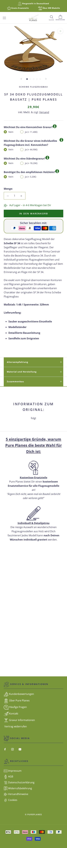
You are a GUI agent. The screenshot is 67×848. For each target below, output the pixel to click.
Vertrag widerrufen (15, 726)
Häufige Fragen (17, 707)
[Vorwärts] (45, 79)
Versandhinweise (17, 794)
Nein (10, 131)
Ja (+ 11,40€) (31, 131)
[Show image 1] (27, 79)
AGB (10, 776)
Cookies (12, 800)
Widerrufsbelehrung (19, 788)
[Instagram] (12, 749)
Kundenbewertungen (21, 694)
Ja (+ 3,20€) (30, 176)
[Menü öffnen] (4, 17)
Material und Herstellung (21, 371)
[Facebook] (5, 749)
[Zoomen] (60, 31)
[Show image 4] (37, 79)
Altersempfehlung (17, 362)
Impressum (14, 770)
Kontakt (13, 713)
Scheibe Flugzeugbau (33, 86)
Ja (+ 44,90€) (31, 149)
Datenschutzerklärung (20, 782)
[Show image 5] (40, 79)
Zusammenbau (15, 381)
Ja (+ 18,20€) (31, 163)
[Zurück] (21, 79)
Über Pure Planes (19, 700)
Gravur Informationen (21, 720)
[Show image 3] (33, 79)
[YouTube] (20, 749)
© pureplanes (33, 814)
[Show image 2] (30, 79)
